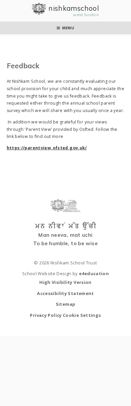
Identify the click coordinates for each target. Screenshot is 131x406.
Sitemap (66, 304)
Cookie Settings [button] (82, 315)
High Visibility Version (65, 282)
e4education (94, 273)
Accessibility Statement (65, 293)
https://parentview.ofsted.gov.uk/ (47, 148)
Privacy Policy (45, 315)
